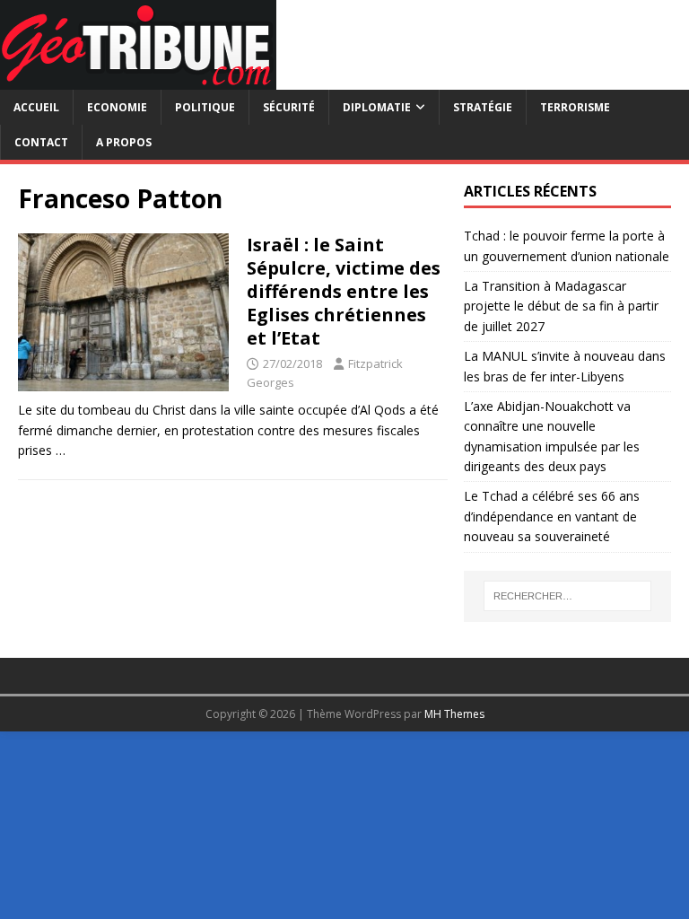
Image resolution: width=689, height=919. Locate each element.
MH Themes (454, 714)
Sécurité (289, 107)
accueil (36, 107)
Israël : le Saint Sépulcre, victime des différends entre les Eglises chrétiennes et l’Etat (343, 291)
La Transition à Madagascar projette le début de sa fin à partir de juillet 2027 (561, 306)
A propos (124, 142)
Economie (117, 107)
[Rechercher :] (567, 596)
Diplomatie (377, 107)
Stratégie (482, 107)
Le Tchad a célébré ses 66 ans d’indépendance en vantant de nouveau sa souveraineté (552, 516)
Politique (205, 107)
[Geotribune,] (138, 79)
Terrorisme (575, 107)
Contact (41, 142)
